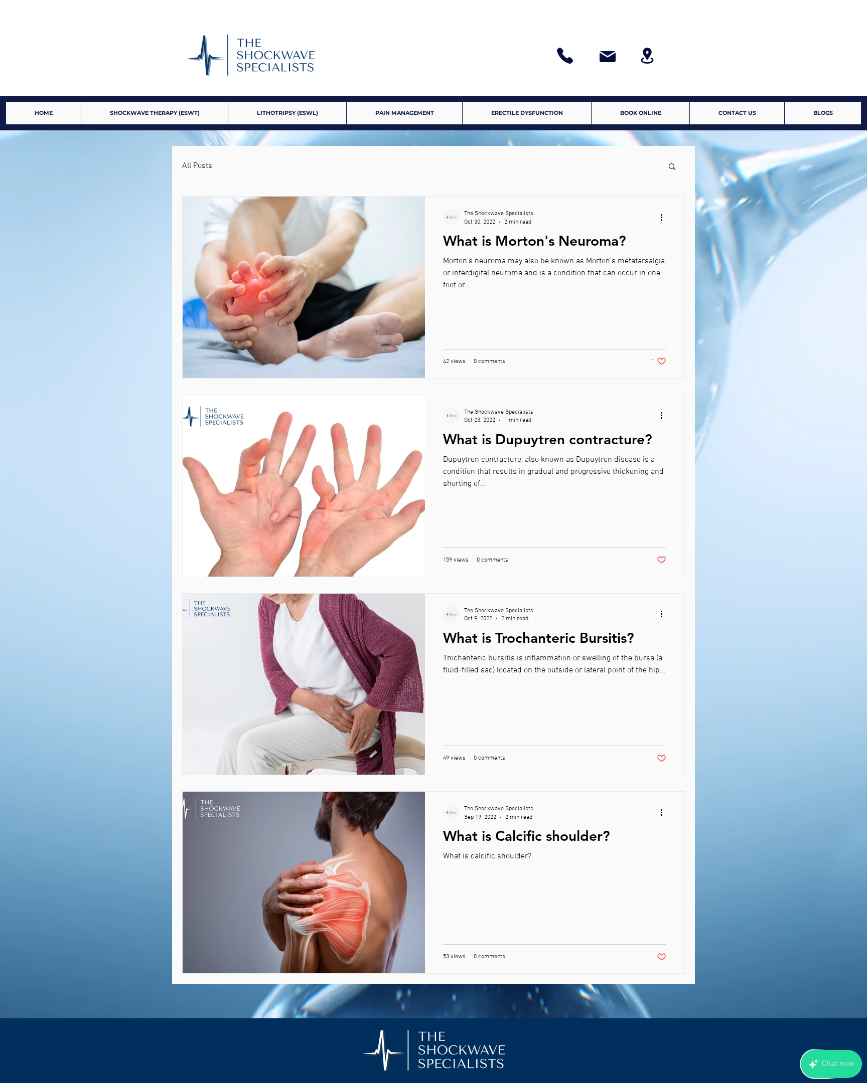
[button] (672, 167)
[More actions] (665, 217)
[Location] (647, 55)
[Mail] (607, 57)
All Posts (197, 166)
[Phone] (564, 55)
